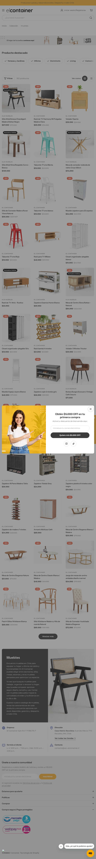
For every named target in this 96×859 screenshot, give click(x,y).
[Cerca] (90, 409)
